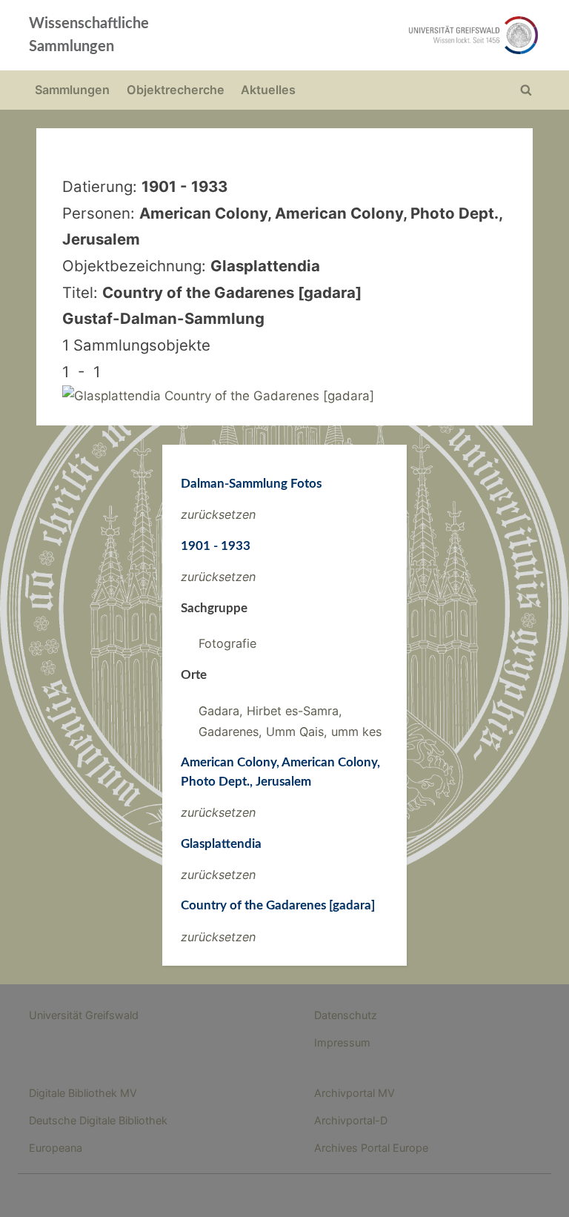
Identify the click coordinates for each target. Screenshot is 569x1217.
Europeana (55, 1147)
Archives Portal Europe (371, 1147)
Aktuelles (268, 89)
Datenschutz (345, 1015)
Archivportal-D (350, 1120)
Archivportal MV (354, 1093)
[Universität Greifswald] (386, 35)
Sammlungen (72, 89)
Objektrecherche (175, 89)
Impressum (342, 1042)
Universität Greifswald (84, 1015)
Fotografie (227, 643)
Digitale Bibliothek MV (83, 1093)
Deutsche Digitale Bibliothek (98, 1120)
